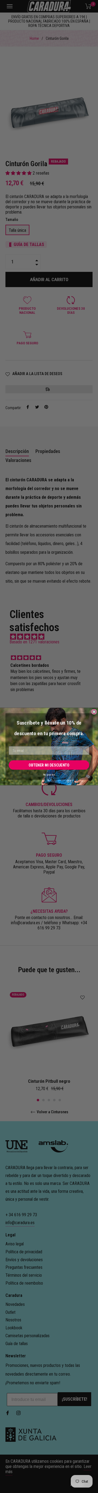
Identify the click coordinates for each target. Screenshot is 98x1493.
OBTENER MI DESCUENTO (49, 765)
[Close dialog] (94, 712)
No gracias (49, 774)
